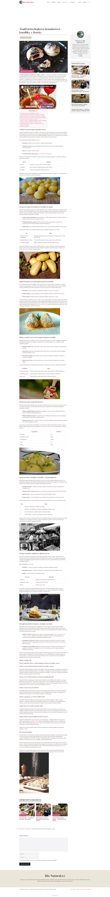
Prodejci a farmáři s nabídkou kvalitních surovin (30, 122)
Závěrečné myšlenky (24, 126)
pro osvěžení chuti (33, 721)
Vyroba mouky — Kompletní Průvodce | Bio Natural (26, 818)
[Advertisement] (55, 14)
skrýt (37, 110)
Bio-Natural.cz (28, 2)
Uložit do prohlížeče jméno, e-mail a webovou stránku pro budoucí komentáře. (39, 860)
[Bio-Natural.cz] (21, 2)
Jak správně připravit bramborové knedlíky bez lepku (32, 114)
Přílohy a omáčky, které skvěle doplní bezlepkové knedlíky (33, 117)
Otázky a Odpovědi (24, 124)
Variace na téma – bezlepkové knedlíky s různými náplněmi (33, 120)
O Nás (79, 2)
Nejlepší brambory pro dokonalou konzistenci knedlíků (32, 116)
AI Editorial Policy (55, 895)
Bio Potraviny (56, 815)
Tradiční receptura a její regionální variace (29, 113)
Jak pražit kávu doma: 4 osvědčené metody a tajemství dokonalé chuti (80, 110)
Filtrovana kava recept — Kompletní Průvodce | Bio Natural (42, 819)
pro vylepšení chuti (42, 153)
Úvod (48, 2)
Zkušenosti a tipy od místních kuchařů (28, 119)
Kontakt (85, 2)
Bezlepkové (24, 71)
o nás (80, 56)
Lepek (58, 2)
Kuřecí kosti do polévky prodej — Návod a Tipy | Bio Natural (59, 819)
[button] (89, 2)
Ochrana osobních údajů (85, 889)
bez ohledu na (43, 304)
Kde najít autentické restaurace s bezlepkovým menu (32, 123)
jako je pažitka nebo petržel (46, 426)
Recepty (72, 2)
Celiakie (53, 2)
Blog (74, 889)
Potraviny (64, 2)
